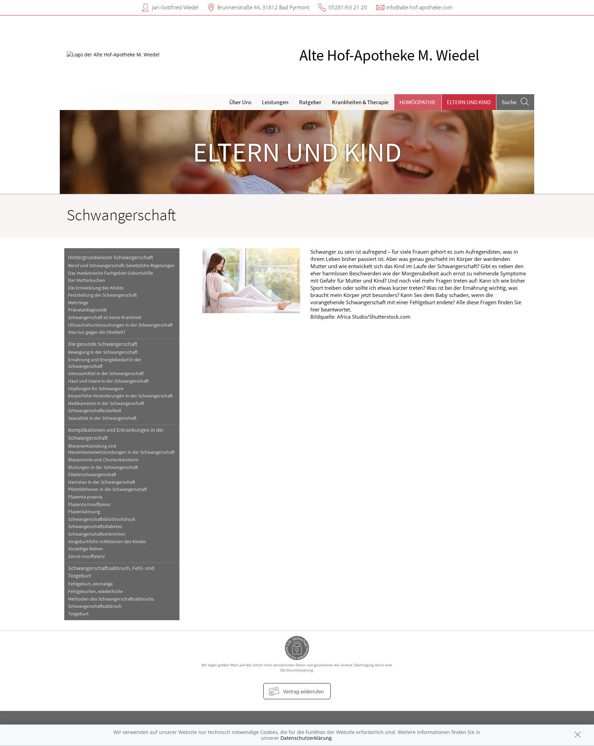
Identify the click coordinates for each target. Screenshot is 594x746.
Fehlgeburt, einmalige (90, 584)
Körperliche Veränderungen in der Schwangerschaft (120, 396)
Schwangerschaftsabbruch (95, 606)
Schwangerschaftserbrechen (96, 534)
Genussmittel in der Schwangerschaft (106, 373)
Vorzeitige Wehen (85, 549)
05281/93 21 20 (348, 7)
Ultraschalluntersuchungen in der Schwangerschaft (120, 325)
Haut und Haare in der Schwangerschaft (108, 381)
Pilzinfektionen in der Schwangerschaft (107, 489)
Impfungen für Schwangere (95, 389)
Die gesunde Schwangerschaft (103, 343)
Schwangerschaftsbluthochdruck (101, 519)
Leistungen (275, 102)
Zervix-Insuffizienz (86, 556)
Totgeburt (78, 614)
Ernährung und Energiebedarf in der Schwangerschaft (104, 363)
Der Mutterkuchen (86, 280)
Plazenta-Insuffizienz (89, 504)
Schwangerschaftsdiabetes (95, 526)
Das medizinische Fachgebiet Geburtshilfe (110, 273)
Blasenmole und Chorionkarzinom (103, 460)
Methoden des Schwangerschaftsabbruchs (111, 599)
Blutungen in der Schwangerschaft (103, 467)
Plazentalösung (84, 512)
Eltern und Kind (469, 102)
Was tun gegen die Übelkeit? (96, 332)
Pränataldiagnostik (87, 310)
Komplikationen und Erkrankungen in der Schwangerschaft (116, 433)
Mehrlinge (78, 303)
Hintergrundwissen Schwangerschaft (110, 257)
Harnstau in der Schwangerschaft (101, 482)
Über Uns (240, 102)
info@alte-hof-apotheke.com (419, 7)
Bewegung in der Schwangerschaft (103, 352)
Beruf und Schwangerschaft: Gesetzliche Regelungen (121, 265)
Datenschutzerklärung (306, 738)
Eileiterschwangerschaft (92, 475)
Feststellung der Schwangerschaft (102, 295)
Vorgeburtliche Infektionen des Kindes (107, 542)
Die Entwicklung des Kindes (96, 288)
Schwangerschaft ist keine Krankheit (104, 317)
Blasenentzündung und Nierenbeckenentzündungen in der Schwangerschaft (121, 449)
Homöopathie (417, 102)
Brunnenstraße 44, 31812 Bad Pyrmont (263, 7)
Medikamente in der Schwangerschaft (106, 403)
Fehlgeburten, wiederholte (95, 591)
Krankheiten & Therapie (360, 102)
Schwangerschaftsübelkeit (94, 411)
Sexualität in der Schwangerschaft (102, 418)
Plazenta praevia (85, 497)
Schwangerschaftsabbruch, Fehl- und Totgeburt (111, 571)
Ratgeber (310, 102)
